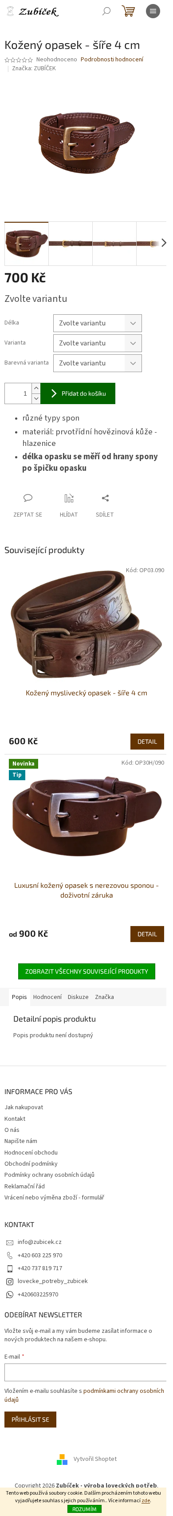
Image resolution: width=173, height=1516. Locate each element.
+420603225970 (38, 1294)
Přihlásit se (30, 1419)
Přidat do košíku (84, 393)
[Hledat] (106, 11)
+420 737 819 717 (40, 1268)
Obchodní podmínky (31, 1163)
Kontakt (14, 1119)
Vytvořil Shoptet (95, 1459)
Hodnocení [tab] (47, 997)
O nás (12, 1130)
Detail (147, 741)
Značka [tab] (104, 997)
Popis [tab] (19, 997)
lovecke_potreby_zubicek (53, 1281)
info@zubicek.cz (40, 1242)
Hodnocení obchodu (31, 1152)
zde (146, 1500)
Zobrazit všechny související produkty (86, 971)
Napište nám (20, 1141)
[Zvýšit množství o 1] (35, 388)
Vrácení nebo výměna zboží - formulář (54, 1197)
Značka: (34, 68)
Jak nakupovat (23, 1107)
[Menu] (153, 11)
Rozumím (84, 1509)
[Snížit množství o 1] (35, 398)
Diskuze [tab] (78, 997)
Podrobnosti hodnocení (112, 60)
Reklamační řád (24, 1186)
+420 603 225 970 (40, 1255)
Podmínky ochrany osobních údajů (49, 1175)
